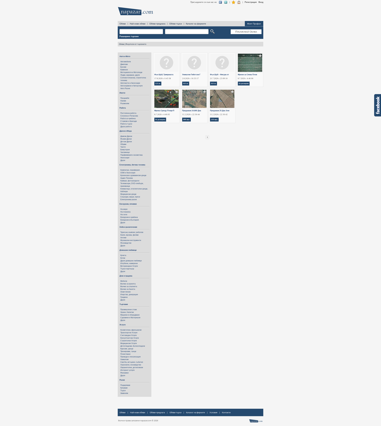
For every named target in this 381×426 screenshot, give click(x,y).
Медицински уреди (128, 194)
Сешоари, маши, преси (130, 197)
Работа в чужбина (128, 118)
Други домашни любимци (131, 261)
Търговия (124, 304)
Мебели (123, 281)
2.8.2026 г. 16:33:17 (190, 78)
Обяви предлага (157, 23)
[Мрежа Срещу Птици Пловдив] (166, 99)
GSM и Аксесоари (127, 173)
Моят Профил (254, 23)
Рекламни (124, 373)
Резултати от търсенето (136, 44)
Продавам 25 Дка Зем (219, 111)
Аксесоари (124, 158)
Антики (123, 238)
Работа (123, 108)
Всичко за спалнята (128, 286)
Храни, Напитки (127, 312)
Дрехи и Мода (126, 131)
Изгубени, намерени (129, 263)
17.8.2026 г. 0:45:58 (162, 78)
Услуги (122, 325)
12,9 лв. (157, 83)
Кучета (123, 255)
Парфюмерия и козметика (131, 155)
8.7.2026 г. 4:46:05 (162, 114)
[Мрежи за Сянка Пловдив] (250, 63)
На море (124, 209)
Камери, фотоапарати (129, 181)
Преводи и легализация (130, 357)
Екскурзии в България (129, 220)
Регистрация (251, 2)
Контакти (226, 412)
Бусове (123, 67)
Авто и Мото (125, 56)
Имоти (122, 93)
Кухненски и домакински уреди (133, 175)
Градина (124, 297)
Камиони (124, 70)
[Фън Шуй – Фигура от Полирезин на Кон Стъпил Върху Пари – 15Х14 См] (222, 63)
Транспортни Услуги (128, 333)
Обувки (123, 144)
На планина (125, 212)
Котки (122, 258)
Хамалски (124, 359)
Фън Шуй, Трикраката (163, 75)
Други (122, 160)
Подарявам (125, 385)
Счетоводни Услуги (128, 335)
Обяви (123, 23)
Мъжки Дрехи (126, 139)
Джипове (124, 64)
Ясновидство (125, 243)
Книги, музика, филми (129, 235)
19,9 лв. (213, 83)
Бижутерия (125, 150)
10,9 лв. (185, 83)
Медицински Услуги (128, 343)
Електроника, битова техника (132, 165)
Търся (123, 391)
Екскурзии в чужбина (129, 217)
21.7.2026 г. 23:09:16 (219, 78)
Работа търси (126, 124)
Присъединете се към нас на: (203, 2)
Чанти (123, 147)
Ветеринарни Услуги (129, 266)
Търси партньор (127, 269)
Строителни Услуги (128, 341)
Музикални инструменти (130, 240)
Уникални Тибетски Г (191, 75)
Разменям (124, 103)
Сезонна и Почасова (129, 116)
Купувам (123, 388)
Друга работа (126, 127)
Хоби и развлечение (128, 227)
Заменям (124, 393)
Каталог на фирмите (196, 23)
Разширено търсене (129, 36)
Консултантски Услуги (129, 338)
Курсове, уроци (126, 349)
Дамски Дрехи (126, 136)
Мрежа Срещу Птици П (164, 111)
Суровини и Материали (130, 318)
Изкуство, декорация (129, 294)
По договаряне (244, 83)
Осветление (125, 292)
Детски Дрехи (126, 142)
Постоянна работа (128, 113)
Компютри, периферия (130, 170)
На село (123, 215)
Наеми (123, 101)
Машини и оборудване (130, 315)
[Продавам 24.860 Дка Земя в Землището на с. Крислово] (194, 99)
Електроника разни (128, 199)
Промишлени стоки (128, 310)
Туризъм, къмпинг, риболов (131, 232)
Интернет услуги (127, 370)
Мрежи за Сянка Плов (247, 75)
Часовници (125, 152)
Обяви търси (175, 23)
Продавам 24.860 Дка (191, 111)
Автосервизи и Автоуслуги (131, 86)
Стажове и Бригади (128, 121)
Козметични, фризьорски (131, 330)
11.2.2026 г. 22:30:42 (219, 114)
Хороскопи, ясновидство (130, 365)
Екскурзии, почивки (128, 204)
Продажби (124, 98)
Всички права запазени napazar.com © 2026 (138, 420)
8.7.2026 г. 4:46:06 (245, 78)
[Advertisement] (209, 12)
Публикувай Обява (246, 31)
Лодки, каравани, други (130, 75)
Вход (261, 2)
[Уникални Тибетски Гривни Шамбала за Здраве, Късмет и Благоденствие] (194, 63)
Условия (213, 412)
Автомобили (125, 62)
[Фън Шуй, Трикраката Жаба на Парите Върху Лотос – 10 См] (166, 63)
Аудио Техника (126, 178)
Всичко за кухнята (128, 284)
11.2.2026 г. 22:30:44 (191, 114)
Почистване (125, 354)
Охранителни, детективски (131, 367)
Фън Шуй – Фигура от (219, 75)
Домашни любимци (128, 250)
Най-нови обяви (137, 23)
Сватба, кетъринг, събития (131, 362)
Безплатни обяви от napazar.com (135, 11)
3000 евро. (186, 119)
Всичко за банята (127, 289)
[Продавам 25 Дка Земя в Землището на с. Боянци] (222, 99)
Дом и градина (126, 276)
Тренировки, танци (128, 351)
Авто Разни (125, 88)
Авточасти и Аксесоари (130, 83)
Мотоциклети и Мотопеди (131, 72)
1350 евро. (214, 119)
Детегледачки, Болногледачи (132, 346)
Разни (122, 380)
